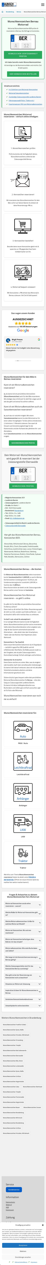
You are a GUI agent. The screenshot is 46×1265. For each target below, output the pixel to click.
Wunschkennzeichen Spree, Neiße (13, 1030)
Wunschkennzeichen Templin (12, 1045)
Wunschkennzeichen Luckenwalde (13, 1066)
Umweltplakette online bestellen (17, 1005)
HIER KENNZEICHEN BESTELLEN (23, 74)
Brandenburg (10, 12)
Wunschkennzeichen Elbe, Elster (13, 1061)
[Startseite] (2, 12)
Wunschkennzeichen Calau (11, 1087)
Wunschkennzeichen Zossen (32, 1107)
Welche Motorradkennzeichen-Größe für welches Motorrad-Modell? (19, 922)
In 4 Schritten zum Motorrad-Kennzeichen (23, 89)
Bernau (19, 12)
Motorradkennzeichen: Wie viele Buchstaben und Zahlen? (21, 949)
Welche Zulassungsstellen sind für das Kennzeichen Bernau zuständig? (19, 967)
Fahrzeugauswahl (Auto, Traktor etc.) (21, 100)
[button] (43, 1225)
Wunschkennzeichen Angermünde (13, 1081)
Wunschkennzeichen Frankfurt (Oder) (14, 1024)
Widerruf (9, 1205)
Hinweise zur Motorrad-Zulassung (17, 984)
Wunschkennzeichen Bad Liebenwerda (14, 1050)
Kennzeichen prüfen (23, 486)
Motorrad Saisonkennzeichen (19, 93)
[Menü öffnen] (42, 4)
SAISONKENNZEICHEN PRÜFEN (23, 443)
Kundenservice (13, 1189)
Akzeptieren (23, 1245)
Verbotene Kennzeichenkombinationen (19, 999)
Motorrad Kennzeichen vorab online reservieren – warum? (18, 904)
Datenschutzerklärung (21, 1262)
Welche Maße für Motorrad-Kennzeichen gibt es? (21, 913)
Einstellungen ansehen (23, 1257)
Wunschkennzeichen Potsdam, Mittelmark (16, 1035)
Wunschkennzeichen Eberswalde (13, 1056)
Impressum (34, 1262)
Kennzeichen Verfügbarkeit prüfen (23, 54)
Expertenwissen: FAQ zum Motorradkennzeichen (25, 104)
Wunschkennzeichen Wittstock (12, 1118)
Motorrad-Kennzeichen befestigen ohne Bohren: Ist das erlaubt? (19, 940)
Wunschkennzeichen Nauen (11, 1107)
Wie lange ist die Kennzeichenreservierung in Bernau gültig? (21, 958)
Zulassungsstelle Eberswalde (15, 525)
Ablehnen (23, 1251)
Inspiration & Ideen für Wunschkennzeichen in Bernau (21, 991)
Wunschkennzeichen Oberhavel (32, 1087)
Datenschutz (10, 1202)
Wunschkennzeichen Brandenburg (13, 1112)
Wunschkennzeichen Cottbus (12, 1076)
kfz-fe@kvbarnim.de (17, 518)
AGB (7, 1207)
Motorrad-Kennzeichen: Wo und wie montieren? (18, 931)
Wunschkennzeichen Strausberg (13, 1040)
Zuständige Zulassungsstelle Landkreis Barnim (25, 97)
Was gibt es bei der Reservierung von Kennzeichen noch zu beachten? (18, 976)
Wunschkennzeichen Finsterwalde (13, 1097)
